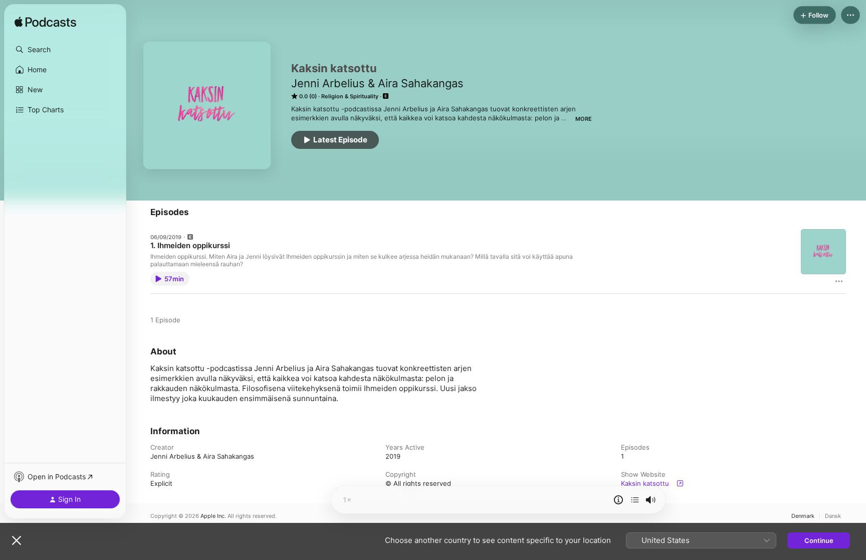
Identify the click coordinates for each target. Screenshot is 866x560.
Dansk (833, 516)
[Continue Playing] (635, 500)
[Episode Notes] (618, 500)
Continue (818, 540)
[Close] (16, 540)
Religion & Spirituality (349, 96)
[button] (65, 49)
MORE (583, 118)
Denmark (802, 516)
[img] (45, 23)
